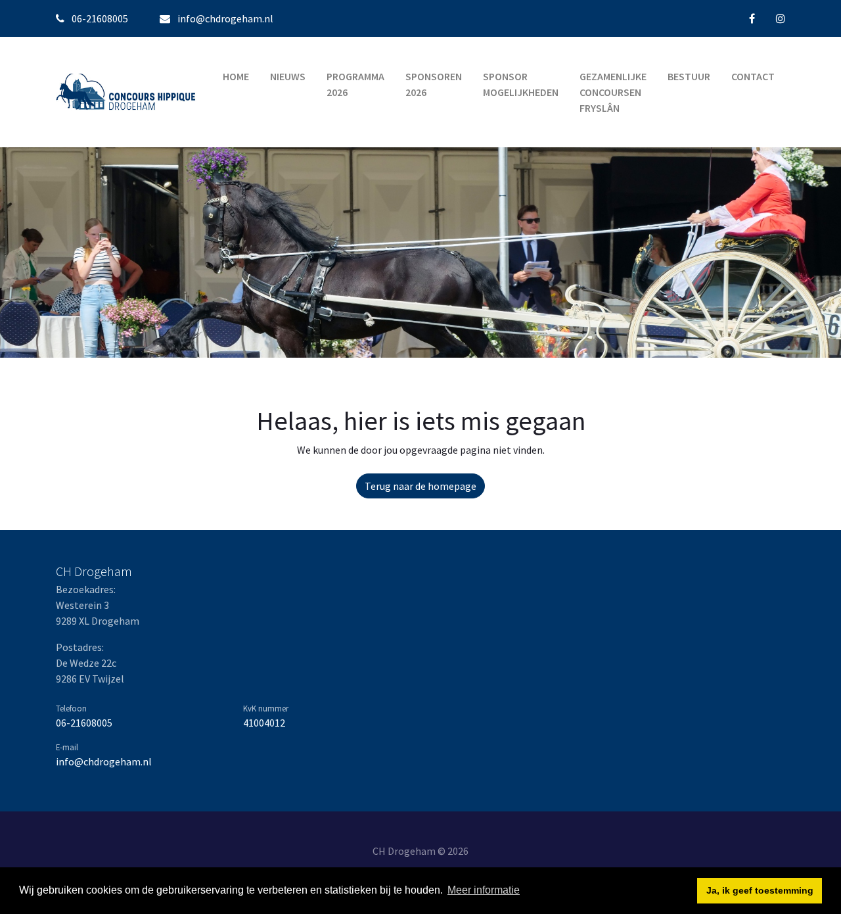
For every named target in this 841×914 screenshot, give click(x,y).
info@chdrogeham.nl (225, 18)
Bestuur (689, 76)
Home (236, 76)
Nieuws (288, 76)
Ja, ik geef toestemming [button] (759, 890)
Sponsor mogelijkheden (520, 84)
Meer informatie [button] (483, 890)
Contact (753, 76)
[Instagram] (780, 18)
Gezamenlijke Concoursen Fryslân (613, 92)
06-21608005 (84, 722)
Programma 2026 (355, 84)
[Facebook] (752, 18)
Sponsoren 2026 (433, 84)
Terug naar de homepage (420, 486)
